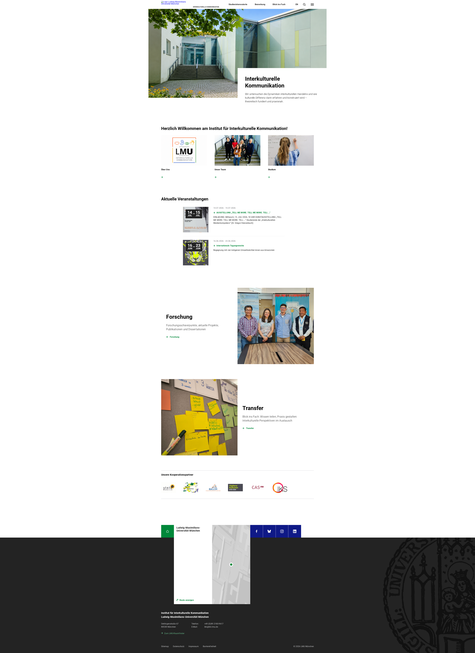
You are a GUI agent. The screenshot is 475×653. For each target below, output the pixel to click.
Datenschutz (178, 646)
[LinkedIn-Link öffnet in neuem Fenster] (294, 531)
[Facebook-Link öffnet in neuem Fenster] (256, 531)
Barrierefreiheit (209, 646)
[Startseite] (167, 531)
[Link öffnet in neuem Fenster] (212, 564)
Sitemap (165, 646)
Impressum (194, 646)
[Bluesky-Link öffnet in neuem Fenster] (269, 531)
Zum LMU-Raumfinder (174, 633)
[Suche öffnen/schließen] (304, 4)
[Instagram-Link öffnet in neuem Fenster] (282, 531)
